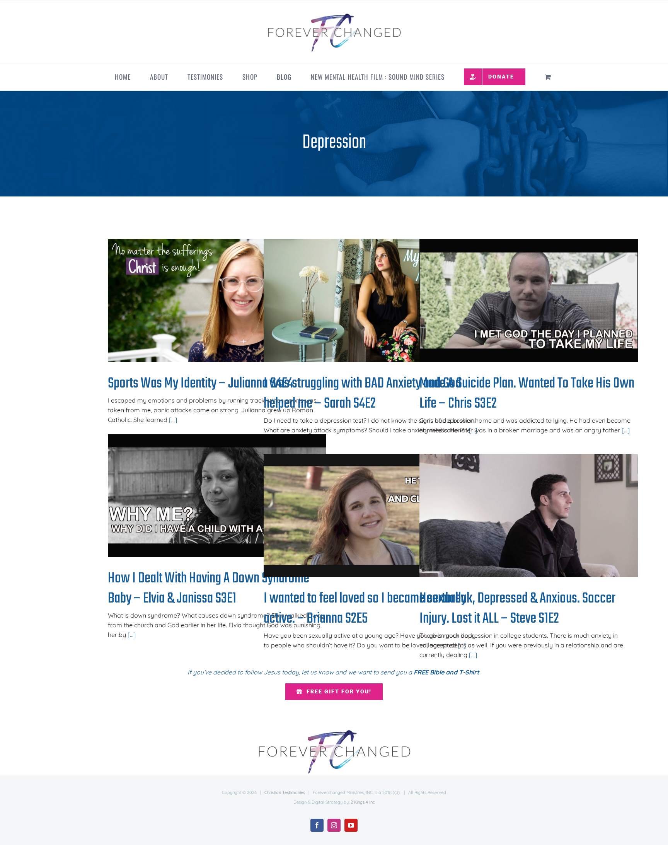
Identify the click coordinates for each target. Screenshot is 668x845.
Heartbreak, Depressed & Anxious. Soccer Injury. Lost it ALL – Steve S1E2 (516, 515)
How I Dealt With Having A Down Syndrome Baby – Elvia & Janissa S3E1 (204, 495)
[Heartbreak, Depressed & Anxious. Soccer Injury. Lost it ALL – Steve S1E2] (528, 515)
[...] (173, 419)
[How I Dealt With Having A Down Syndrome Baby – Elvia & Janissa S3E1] (217, 495)
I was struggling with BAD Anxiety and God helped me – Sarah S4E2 (360, 300)
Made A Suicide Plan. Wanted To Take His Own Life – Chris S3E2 (516, 300)
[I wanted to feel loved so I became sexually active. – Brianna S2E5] (373, 515)
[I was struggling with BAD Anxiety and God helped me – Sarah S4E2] (373, 300)
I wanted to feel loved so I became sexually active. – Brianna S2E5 (360, 515)
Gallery (230, 300)
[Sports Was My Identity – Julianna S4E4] (217, 300)
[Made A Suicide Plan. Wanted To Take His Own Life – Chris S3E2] (528, 300)
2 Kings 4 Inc (363, 802)
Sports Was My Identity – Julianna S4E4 (204, 300)
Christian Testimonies (284, 792)
